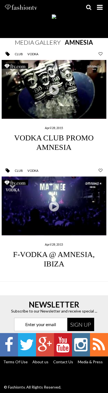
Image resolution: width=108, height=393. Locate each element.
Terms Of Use (15, 361)
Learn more (54, 105)
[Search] (88, 7)
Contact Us (63, 361)
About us (40, 361)
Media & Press (90, 361)
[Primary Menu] (99, 7)
